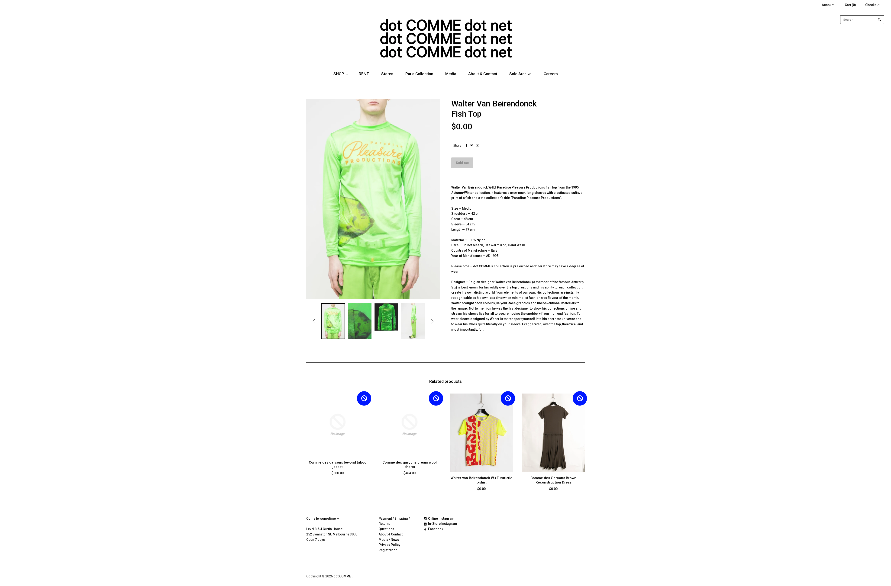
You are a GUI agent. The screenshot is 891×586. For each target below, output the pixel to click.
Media (450, 73)
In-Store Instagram (442, 523)
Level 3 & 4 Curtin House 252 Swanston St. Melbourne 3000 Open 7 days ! (331, 534)
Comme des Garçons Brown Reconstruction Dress (553, 480)
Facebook (435, 529)
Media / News (389, 539)
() (850, 5)
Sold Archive (520, 73)
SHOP (338, 73)
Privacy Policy (389, 545)
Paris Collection (419, 73)
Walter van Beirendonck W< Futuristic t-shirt (481, 480)
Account (828, 5)
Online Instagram (441, 518)
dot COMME (342, 576)
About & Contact (482, 73)
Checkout (872, 5)
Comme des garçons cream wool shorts (409, 464)
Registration (388, 550)
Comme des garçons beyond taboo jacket (337, 464)
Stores (387, 73)
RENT (364, 73)
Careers (551, 73)
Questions (386, 529)
